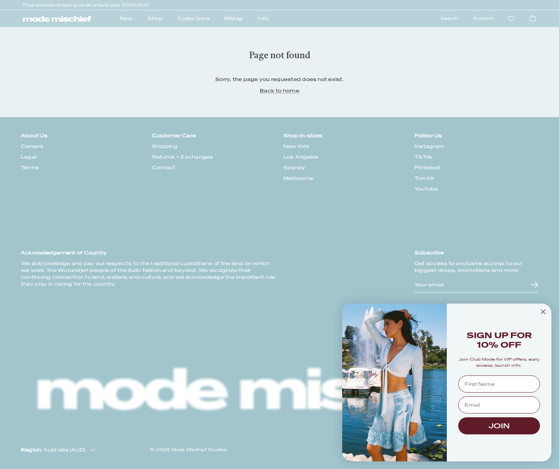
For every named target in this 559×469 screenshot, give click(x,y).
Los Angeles (301, 157)
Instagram (429, 146)
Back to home (279, 91)
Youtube (426, 189)
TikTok (423, 157)
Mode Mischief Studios (199, 449)
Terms (30, 167)
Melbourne (298, 178)
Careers (32, 146)
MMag (233, 18)
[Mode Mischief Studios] (57, 19)
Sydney (294, 167)
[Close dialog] (543, 312)
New (126, 18)
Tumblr (424, 178)
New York (296, 146)
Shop (155, 18)
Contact (164, 167)
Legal (29, 157)
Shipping (165, 146)
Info (262, 18)
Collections (194, 18)
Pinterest (427, 167)
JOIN (499, 425)
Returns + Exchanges (182, 157)
